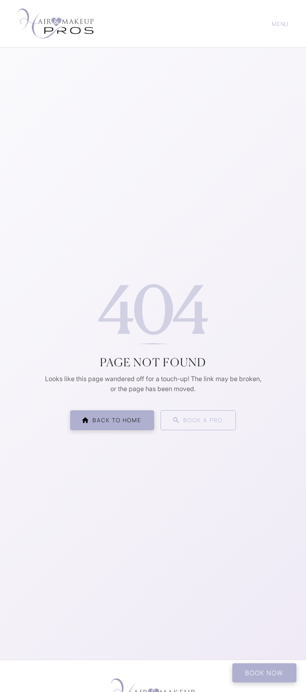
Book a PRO (203, 420)
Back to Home (116, 420)
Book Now (264, 672)
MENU (280, 24)
